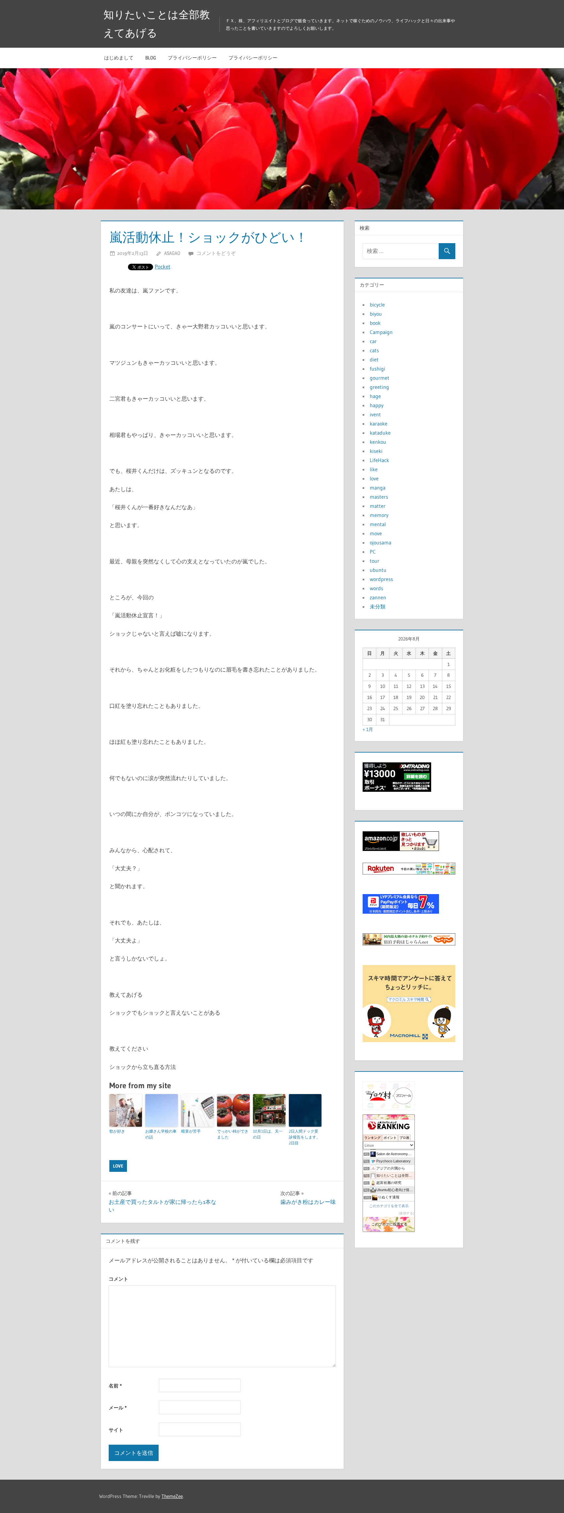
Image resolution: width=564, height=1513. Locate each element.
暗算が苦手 (191, 1131)
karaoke (378, 423)
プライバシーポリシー (192, 58)
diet (374, 359)
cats (374, 350)
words (376, 588)
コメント (118, 1279)
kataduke (380, 432)
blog (150, 58)
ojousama (380, 542)
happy (377, 405)
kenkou (378, 442)
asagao (172, 253)
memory (379, 515)
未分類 (377, 606)
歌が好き (117, 1131)
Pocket (162, 266)
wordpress (381, 579)
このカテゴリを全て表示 (389, 1206)
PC (373, 551)
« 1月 (368, 729)
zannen (378, 597)
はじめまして (118, 58)
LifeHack (379, 460)
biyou (376, 313)
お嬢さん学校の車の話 (161, 1134)
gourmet (379, 377)
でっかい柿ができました (232, 1134)
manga (377, 487)
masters (379, 496)
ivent (375, 414)
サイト (116, 1430)
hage (375, 396)
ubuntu (378, 570)
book (375, 323)
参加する (406, 1213)
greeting (379, 387)
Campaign (381, 332)
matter (377, 506)
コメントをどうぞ (216, 253)
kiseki (376, 451)
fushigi (377, 368)
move (376, 533)
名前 (115, 1386)
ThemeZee (172, 1496)
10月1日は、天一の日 (268, 1134)
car (373, 341)
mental (378, 524)
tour (374, 560)
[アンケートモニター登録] (409, 1040)
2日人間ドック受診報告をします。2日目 (304, 1137)
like (374, 469)
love (118, 1166)
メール (118, 1408)
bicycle (377, 304)
